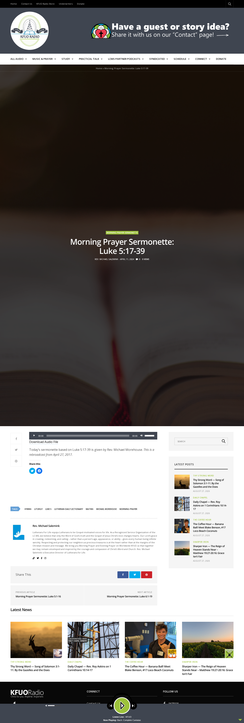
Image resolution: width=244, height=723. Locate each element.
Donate (80, 3)
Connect (201, 59)
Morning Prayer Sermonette (122, 232)
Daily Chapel (200, 498)
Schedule (180, 59)
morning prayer (128, 509)
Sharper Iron (201, 542)
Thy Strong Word (203, 476)
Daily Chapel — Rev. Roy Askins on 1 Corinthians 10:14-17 (210, 505)
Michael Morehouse (106, 509)
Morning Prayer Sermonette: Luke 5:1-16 (38, 596)
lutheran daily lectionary (68, 509)
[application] (93, 436)
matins (89, 509)
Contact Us (26, 3)
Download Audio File (43, 442)
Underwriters (66, 3)
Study (66, 59)
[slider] (150, 435)
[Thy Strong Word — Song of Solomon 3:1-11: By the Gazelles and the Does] (182, 482)
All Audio (16, 59)
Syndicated (157, 59)
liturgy (38, 509)
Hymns (28, 509)
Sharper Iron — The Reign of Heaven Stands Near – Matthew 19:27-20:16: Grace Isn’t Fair (209, 551)
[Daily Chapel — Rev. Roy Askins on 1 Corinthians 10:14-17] (182, 504)
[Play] (34, 436)
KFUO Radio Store (45, 3)
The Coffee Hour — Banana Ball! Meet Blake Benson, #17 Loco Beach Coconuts (209, 527)
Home (13, 3)
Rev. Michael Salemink (106, 259)
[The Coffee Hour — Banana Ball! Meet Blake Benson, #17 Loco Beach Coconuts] (182, 526)
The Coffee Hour (202, 520)
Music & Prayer (42, 59)
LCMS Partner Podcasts (124, 59)
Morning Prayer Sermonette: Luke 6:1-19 (129, 596)
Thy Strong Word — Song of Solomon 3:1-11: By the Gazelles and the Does (208, 483)
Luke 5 (48, 509)
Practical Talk (89, 59)
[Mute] (142, 436)
